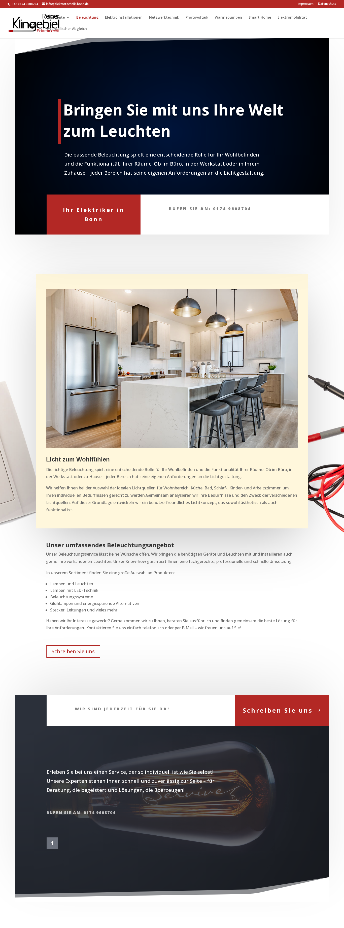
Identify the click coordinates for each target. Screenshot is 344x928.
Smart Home (260, 18)
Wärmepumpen (228, 18)
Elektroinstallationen (124, 18)
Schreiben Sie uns (73, 651)
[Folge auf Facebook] (52, 843)
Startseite (56, 18)
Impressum (306, 4)
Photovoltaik (197, 18)
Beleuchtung (87, 18)
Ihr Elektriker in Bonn (93, 214)
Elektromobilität (292, 18)
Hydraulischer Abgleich (67, 29)
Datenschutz (327, 4)
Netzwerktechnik (164, 18)
